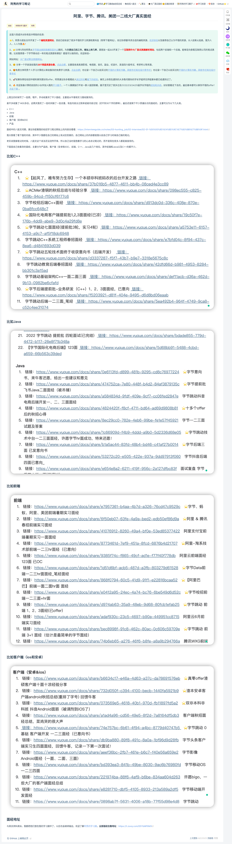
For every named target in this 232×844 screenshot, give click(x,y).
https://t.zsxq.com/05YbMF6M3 (136, 826)
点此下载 (13, 89)
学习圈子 (57, 85)
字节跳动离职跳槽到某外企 (45, 49)
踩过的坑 (80, 79)
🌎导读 (100, 4)
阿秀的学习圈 (90, 826)
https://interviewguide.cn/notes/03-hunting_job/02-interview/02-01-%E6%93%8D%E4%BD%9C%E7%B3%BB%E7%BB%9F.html (144, 129)
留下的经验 (92, 79)
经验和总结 (156, 85)
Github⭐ (223, 4)
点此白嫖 (61, 64)
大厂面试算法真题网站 (31, 59)
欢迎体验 (153, 40)
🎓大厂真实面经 (155, 4)
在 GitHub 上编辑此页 (17, 838)
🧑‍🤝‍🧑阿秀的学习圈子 (186, 4)
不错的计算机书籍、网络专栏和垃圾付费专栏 (129, 70)
